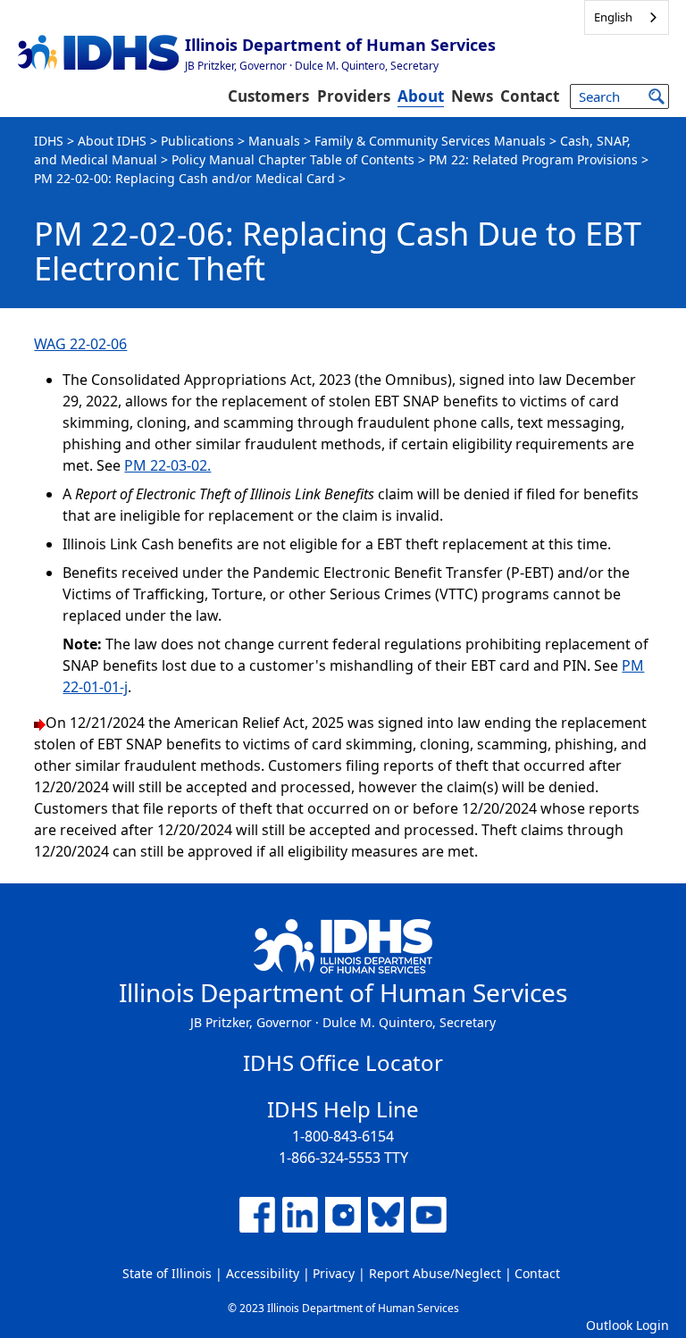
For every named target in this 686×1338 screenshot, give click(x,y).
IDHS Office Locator (343, 1062)
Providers (353, 96)
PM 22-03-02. (167, 465)
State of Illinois (167, 1273)
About (420, 96)
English (613, 17)
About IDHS (112, 140)
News (472, 96)
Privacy (334, 1273)
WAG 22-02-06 (80, 344)
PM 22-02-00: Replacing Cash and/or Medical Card (184, 178)
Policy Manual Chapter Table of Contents (293, 159)
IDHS (48, 140)
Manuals (274, 140)
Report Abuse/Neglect (435, 1273)
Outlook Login (627, 1325)
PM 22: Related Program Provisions (533, 159)
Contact (529, 96)
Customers (268, 96)
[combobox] (626, 17)
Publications (197, 140)
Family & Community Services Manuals (430, 140)
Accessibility (262, 1273)
